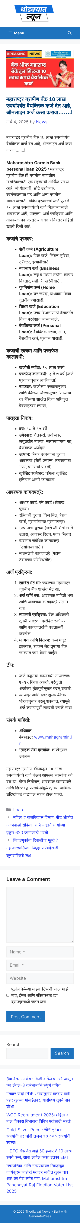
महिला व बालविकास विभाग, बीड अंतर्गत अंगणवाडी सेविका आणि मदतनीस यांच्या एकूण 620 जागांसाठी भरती (39, 825)
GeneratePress (40, 1216)
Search (13, 1044)
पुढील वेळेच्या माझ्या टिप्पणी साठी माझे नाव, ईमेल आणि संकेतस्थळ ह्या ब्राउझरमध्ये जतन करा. (39, 995)
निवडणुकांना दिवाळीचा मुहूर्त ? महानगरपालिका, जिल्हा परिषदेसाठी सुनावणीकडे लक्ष (32, 848)
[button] (70, 33)
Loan (18, 809)
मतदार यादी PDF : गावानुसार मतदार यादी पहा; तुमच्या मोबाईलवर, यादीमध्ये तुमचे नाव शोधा (38, 1100)
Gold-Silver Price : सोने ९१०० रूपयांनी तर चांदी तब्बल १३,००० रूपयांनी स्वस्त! (38, 1136)
